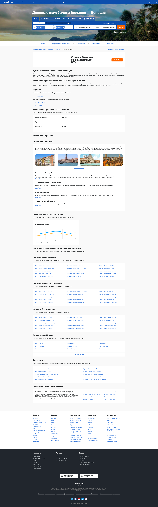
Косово (35, 437)
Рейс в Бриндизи (72, 349)
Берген (90, 431)
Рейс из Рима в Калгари (74, 276)
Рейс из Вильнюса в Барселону (44, 294)
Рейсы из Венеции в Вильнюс (116, 49)
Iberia (108, 420)
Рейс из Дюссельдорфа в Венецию (45, 323)
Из (34, 27)
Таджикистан (37, 426)
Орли (89, 433)
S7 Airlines (109, 439)
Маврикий (36, 432)
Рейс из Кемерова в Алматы (107, 271)
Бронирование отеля (110, 396)
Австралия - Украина (76, 439)
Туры (34, 460)
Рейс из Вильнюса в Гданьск (75, 302)
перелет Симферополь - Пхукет (92, 371)
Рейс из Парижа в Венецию (107, 320)
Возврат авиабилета (110, 394)
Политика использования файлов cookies (87, 493)
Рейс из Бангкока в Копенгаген (44, 268)
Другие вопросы (109, 399)
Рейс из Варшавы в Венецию (75, 325)
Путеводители (37, 468)
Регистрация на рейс (110, 392)
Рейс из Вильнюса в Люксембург (76, 291)
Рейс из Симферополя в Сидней (76, 268)
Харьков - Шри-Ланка (76, 437)
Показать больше (79, 354)
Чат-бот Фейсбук (61, 460)
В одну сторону (51, 23)
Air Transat (110, 424)
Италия (35, 428)
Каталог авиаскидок (39, 458)
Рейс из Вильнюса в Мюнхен (43, 291)
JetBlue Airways (111, 435)
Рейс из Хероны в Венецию (75, 323)
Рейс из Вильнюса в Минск (43, 299)
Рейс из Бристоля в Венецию (44, 325)
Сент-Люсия (36, 420)
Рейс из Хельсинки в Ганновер (44, 276)
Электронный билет (89, 396)
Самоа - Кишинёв (75, 422)
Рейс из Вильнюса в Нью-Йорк (108, 302)
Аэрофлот (109, 422)
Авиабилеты (36, 456)
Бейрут (53, 429)
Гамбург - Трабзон (75, 420)
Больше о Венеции (79, 168)
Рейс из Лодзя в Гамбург (74, 271)
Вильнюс (50, 49)
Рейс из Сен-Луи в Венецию (75, 328)
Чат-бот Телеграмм (61, 458)
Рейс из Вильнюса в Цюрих (75, 294)
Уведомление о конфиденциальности (110, 493)
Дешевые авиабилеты (39, 49)
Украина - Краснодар (76, 427)
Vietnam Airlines (111, 437)
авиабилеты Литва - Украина (44, 379)
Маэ (52, 420)
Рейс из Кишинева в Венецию (44, 317)
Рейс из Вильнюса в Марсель (44, 302)
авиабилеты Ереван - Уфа (43, 371)
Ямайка (35, 435)
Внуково (90, 436)
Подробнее (38, 178)
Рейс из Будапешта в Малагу (75, 273)
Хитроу (90, 422)
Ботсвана (36, 418)
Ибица (90, 424)
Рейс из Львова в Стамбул (43, 273)
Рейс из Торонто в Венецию (107, 325)
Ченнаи (53, 422)
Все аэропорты (92, 440)
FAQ (57, 456)
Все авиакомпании (112, 441)
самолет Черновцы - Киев (43, 368)
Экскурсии (36, 464)
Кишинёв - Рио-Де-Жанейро (75, 432)
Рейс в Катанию (103, 346)
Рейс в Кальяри (103, 343)
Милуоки (53, 418)
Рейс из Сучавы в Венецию (75, 320)
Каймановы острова (39, 430)
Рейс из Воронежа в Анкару (107, 273)
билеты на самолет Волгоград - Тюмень (94, 379)
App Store (82, 458)
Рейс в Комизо (103, 349)
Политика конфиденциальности (65, 493)
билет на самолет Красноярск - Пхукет (46, 374)
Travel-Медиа (37, 466)
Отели (35, 462)
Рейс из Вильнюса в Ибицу (107, 291)
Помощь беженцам (84, 464)
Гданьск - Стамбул (75, 418)
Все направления (75, 441)
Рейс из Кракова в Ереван (43, 265)
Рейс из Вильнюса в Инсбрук (43, 297)
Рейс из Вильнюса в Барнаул (107, 294)
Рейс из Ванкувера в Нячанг (107, 268)
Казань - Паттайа (75, 429)
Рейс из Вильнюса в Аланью (75, 297)
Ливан (35, 439)
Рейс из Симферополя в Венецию (45, 320)
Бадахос (53, 436)
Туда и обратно (39, 23)
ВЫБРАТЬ (117, 59)
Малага (53, 424)
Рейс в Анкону (39, 346)
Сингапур (54, 438)
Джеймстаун (55, 433)
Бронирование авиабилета (91, 394)
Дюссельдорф (92, 438)
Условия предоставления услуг (46, 493)
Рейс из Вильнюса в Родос (75, 299)
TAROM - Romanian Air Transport (113, 430)
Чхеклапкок (91, 427)
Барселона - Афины (75, 435)
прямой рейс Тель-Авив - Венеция (93, 374)
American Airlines (111, 432)
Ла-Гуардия (91, 418)
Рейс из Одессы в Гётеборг (107, 265)
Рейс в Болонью (72, 343)
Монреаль (54, 427)
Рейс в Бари (38, 349)
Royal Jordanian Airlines (113, 418)
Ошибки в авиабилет (89, 399)
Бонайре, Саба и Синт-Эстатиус (40, 423)
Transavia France (112, 427)
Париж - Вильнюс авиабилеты (92, 368)
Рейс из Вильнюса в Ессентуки (108, 297)
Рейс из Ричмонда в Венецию (108, 317)
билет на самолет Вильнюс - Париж (93, 376)
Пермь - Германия (75, 424)
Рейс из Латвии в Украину (106, 276)
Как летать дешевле (89, 392)
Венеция (57, 49)
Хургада (90, 429)
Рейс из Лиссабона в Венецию (108, 323)
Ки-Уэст (53, 431)
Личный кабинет (84, 456)
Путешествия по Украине (86, 462)
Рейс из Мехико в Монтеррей (44, 271)
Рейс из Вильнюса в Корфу (107, 299)
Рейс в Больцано (72, 346)
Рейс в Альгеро (39, 343)
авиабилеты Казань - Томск (43, 376)
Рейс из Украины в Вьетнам (75, 265)
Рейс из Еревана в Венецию (43, 328)
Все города (54, 440)
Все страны (36, 441)
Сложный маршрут (63, 23)
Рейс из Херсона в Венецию (107, 328)
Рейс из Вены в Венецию (74, 317)
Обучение (82, 460)
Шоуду (90, 420)
